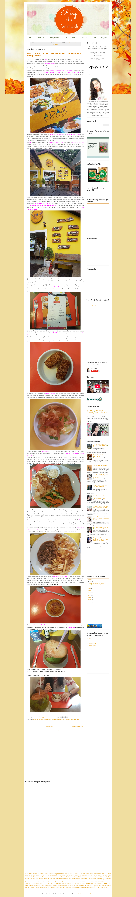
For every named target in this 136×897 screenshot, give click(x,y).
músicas (27, 885)
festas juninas (50, 881)
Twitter (88, 648)
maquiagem (89, 883)
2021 (89, 579)
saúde (29, 887)
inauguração (88, 881)
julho (91, 581)
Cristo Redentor (102, 873)
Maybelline (99, 875)
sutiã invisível (36, 887)
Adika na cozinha (44, 873)
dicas (62, 719)
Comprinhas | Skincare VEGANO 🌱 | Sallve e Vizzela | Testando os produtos (101, 539)
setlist (32, 887)
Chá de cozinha (89, 873)
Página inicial (49, 726)
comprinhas (34, 880)
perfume (71, 885)
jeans (110, 881)
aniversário (58, 878)
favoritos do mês (29, 881)
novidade (35, 885)
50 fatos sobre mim (35, 873)
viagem (84, 887)
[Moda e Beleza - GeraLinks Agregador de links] (94, 627)
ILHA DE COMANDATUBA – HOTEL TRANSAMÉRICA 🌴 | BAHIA (101, 446)
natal (31, 885)
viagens (88, 887)
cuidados (52, 880)
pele (68, 885)
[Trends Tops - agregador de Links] (94, 400)
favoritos (108, 880)
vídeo (94, 887)
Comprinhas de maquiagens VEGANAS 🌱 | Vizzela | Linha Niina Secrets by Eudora (97, 412)
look (49, 883)
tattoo (40, 887)
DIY (95, 37)
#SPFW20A (28, 873)
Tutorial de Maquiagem (49, 878)
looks (59, 883)
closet (30, 880)
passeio (65, 885)
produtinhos (95, 885)
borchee (80, 893)
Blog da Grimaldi (57, 873)
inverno (106, 881)
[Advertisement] (98, 334)
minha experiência (98, 883)
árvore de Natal (104, 887)
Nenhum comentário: (50, 717)
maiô (80, 883)
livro (30, 883)
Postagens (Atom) (57, 730)
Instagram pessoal (91, 645)
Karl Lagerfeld (62, 875)
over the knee (52, 885)
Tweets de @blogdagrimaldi (93, 306)
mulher (109, 883)
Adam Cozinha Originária (39, 719)
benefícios (78, 878)
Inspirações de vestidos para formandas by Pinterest (100, 486)
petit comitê (76, 885)
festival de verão (58, 881)
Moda (65, 37)
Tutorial (41, 878)
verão (72, 887)
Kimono (81, 875)
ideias (83, 881)
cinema (27, 880)
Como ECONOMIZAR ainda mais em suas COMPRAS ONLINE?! (100, 476)
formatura (67, 881)
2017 (89, 595)
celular (104, 878)
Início (31, 37)
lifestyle (27, 883)
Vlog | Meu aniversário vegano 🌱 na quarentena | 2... (96, 584)
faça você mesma (38, 881)
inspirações (101, 881)
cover (45, 880)
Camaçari (83, 873)
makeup (83, 883)
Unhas (74, 37)
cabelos (90, 878)
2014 (89, 602)
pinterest (81, 885)
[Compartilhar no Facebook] (65, 717)
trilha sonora (60, 887)
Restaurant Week (75, 719)
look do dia (54, 883)
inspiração (94, 881)
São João (102, 877)
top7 (48, 887)
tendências (44, 887)
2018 (89, 593)
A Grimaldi (41, 37)
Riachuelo (63, 877)
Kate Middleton (69, 875)
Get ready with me (45, 875)
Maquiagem (54, 37)
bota (82, 878)
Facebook (89, 640)
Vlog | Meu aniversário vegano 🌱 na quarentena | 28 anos (100, 528)
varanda (69, 887)
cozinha (48, 880)
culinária (58, 880)
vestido (76, 887)
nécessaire (47, 885)
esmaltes (90, 880)
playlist (87, 885)
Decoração (85, 37)
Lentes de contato (93, 875)
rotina (109, 885)
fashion (103, 880)
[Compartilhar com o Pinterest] (67, 717)
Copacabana (96, 873)
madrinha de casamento (73, 883)
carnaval (94, 878)
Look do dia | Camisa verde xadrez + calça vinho (100, 466)
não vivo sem (41, 885)
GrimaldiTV (54, 875)
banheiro (66, 878)
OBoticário (105, 875)
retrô (107, 885)
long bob (45, 883)
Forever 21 (38, 875)
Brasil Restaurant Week (52, 719)
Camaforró (78, 873)
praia (90, 885)
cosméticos (40, 880)
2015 (89, 599)
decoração (63, 880)
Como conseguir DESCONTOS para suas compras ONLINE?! (100, 507)
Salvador (29, 721)
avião (62, 878)
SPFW (79, 877)
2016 (89, 597)
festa (44, 881)
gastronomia (67, 719)
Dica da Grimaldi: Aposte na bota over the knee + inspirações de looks (101, 518)
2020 (89, 588)
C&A (74, 873)
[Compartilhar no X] (64, 717)
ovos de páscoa (59, 885)
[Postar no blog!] (62, 717)
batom (70, 878)
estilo (99, 880)
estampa (96, 880)
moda (105, 883)
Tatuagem (37, 878)
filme (63, 881)
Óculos (98, 887)
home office (79, 881)
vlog (91, 887)
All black (50, 873)
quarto (100, 885)
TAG (34, 878)
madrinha (64, 883)
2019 (89, 590)
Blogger (92, 893)
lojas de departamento (37, 883)
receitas (104, 885)
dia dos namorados (71, 880)
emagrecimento (83, 880)
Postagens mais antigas (77, 726)
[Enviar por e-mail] (61, 717)
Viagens (103, 37)
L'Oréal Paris (86, 875)
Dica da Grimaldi (30, 875)
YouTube (89, 638)
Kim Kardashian (75, 875)
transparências (54, 887)
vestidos (80, 887)
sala (26, 887)
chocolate (108, 878)
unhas (65, 887)
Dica (59, 719)
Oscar (109, 875)
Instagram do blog (91, 643)
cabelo (85, 878)
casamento (99, 878)
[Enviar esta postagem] (58, 717)
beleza (74, 878)
